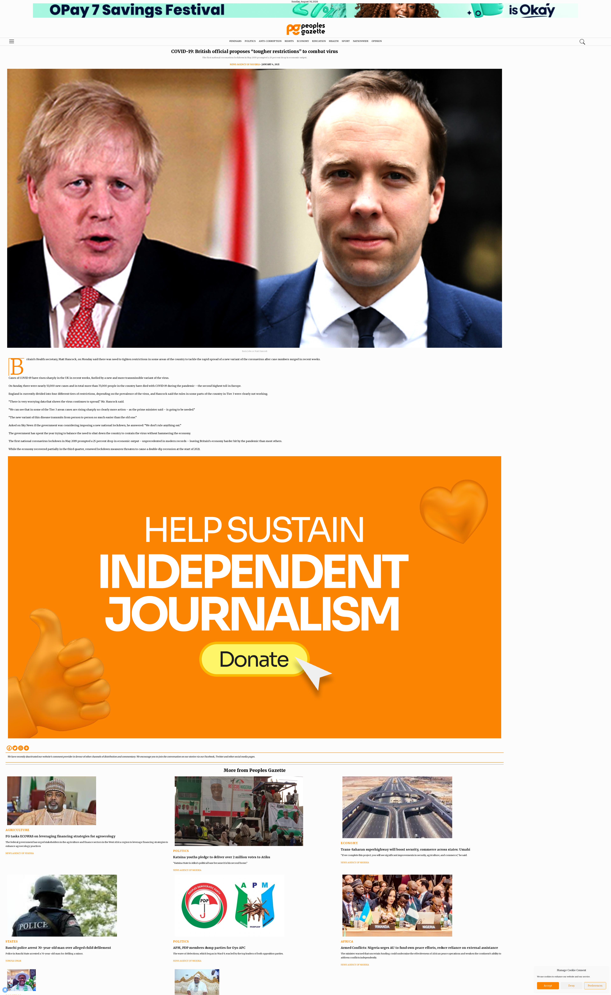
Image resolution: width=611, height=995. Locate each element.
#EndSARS (235, 41)
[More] (26, 748)
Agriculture (17, 830)
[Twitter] (15, 748)
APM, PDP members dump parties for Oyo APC (209, 948)
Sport (346, 41)
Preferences (595, 985)
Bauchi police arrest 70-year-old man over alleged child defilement (58, 948)
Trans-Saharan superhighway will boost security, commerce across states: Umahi (405, 849)
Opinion (377, 41)
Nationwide (360, 41)
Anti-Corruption (270, 41)
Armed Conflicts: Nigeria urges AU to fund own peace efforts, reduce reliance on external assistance (419, 948)
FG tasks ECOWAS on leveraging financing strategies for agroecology (60, 836)
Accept (548, 985)
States (12, 941)
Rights (289, 41)
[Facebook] (9, 748)
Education (319, 41)
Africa (347, 941)
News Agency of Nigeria (245, 64)
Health (334, 41)
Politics (250, 41)
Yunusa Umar (13, 960)
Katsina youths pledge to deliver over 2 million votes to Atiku (221, 857)
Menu (31, 42)
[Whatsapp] (20, 748)
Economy (303, 41)
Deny (571, 985)
